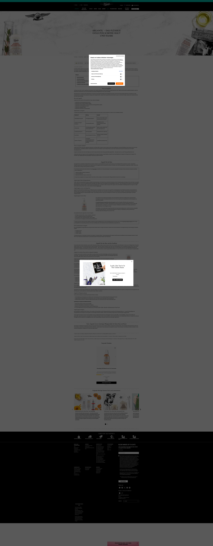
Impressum (101, 68)
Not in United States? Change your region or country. (117, 274)
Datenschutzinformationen (95, 68)
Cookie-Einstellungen (94, 83)
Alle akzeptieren (119, 83)
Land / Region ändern (117, 279)
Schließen (131, 261)
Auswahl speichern (111, 83)
